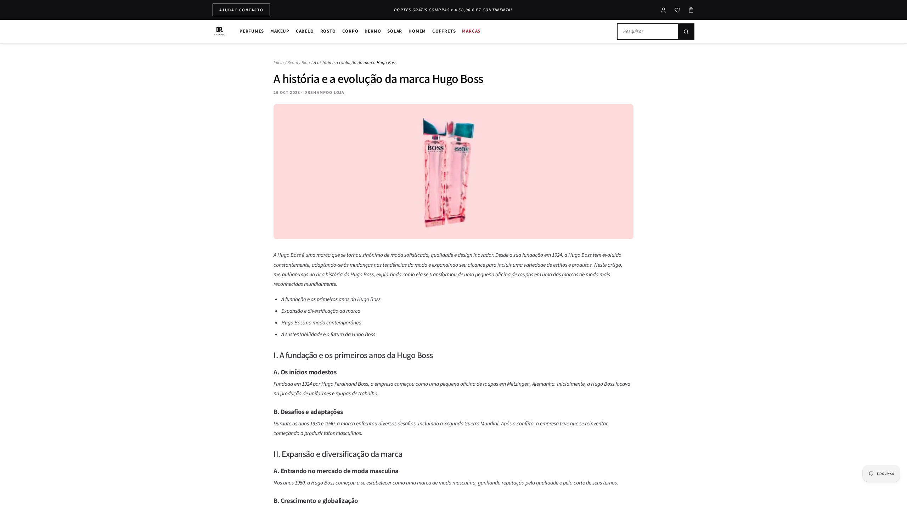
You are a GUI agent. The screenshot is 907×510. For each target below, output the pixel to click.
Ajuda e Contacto (241, 9)
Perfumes (252, 31)
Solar (394, 31)
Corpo (350, 31)
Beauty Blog (298, 63)
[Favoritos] (677, 10)
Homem (417, 31)
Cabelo (305, 31)
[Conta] (663, 10)
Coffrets (444, 31)
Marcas (471, 31)
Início (279, 63)
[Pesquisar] (686, 31)
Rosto (328, 31)
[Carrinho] (691, 10)
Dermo (373, 31)
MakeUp (279, 31)
